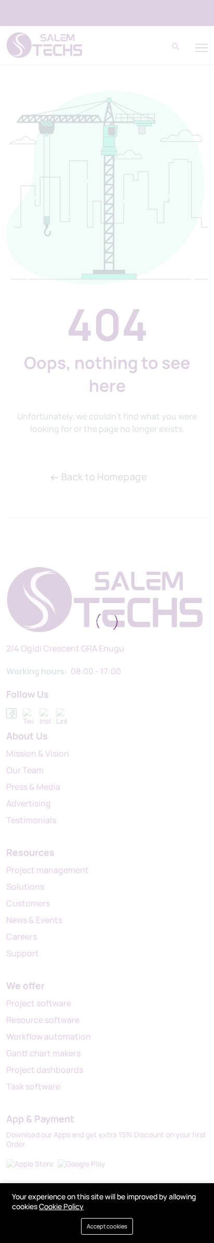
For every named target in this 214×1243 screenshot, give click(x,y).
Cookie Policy (61, 1206)
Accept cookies (107, 1226)
